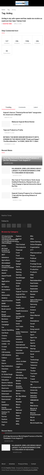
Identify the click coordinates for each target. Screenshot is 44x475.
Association (6, 289)
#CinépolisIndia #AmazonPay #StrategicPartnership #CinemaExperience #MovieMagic (10, 239)
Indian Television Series (22, 333)
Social (32, 324)
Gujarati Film (20, 294)
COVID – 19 (6, 344)
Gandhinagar (20, 278)
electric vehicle (7, 385)
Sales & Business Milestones (36, 300)
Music (18, 404)
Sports (32, 340)
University (33, 390)
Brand (4, 312)
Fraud (18, 261)
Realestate (34, 286)
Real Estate (34, 283)
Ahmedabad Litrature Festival (8, 266)
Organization (35, 247)
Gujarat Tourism (22, 291)
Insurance (19, 342)
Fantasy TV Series (6, 413)
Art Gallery (5, 287)
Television (34, 362)
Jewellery (19, 364)
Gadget (18, 264)
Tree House (34, 382)
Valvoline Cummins (33, 396)
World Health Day (36, 423)
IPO (17, 356)
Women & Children (33, 409)
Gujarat (18, 289)
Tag (8, 9)
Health (18, 300)
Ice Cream (19, 326)
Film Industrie (21, 247)
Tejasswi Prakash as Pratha (13, 130)
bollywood (5, 306)
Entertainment (7, 396)
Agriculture (6, 260)
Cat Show (5, 333)
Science (33, 310)
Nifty (17, 424)
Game (18, 266)
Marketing (19, 375)
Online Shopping (36, 244)
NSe (31, 236)
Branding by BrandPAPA (30, 470)
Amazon (4, 270)
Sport (32, 335)
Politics (33, 261)
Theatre (33, 368)
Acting (14, 9)
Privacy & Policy (23, 464)
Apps (3, 284)
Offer (32, 239)
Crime (4, 349)
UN (31, 384)
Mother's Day (20, 391)
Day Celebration (7, 366)
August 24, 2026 (17, 189)
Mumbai (19, 402)
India (17, 329)
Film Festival (20, 244)
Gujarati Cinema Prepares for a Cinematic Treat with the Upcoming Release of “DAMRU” (26, 195)
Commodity (6, 341)
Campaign (5, 324)
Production (34, 269)
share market (35, 315)
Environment (6, 399)
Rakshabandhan (36, 280)
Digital (4, 371)
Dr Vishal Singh (7, 374)
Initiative (19, 339)
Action (4, 246)
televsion (33, 365)
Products (33, 272)
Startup (32, 346)
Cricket (4, 347)
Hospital (19, 321)
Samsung (33, 304)
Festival (18, 239)
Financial (19, 250)
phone (32, 255)
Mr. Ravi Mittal (21, 396)
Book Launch (6, 309)
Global (18, 283)
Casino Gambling (8, 330)
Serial (32, 312)
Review (32, 294)
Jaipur (18, 358)
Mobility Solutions (19, 387)
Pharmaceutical (36, 253)
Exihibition (5, 405)
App (3, 278)
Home (3, 9)
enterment (5, 394)
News (18, 416)
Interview (19, 350)
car (3, 327)
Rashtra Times (7, 23)
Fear (3, 425)
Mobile (18, 381)
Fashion (4, 419)
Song (32, 326)
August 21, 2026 (17, 200)
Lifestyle (19, 372)
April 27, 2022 (18, 23)
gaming (18, 269)
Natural (18, 413)
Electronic (5, 388)
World (32, 417)
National (19, 410)
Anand (4, 273)
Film (17, 242)
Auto (3, 292)
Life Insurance (21, 370)
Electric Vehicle (7, 383)
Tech (32, 357)
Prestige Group (35, 264)
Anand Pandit (6, 276)
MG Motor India (21, 378)
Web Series (34, 406)
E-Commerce (6, 377)
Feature (18, 236)
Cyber (4, 360)
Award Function (7, 301)
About (3, 464)
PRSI (32, 275)
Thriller (33, 371)
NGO (17, 421)
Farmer (4, 416)
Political (33, 258)
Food (18, 253)
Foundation (20, 258)
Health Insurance (22, 311)
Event (3, 402)
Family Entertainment (7, 408)
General (18, 280)
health (18, 302)
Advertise (12, 464)
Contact (33, 464)
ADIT (3, 255)
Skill (31, 318)
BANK (4, 303)
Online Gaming (35, 242)
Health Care (20, 308)
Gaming (18, 272)
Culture (4, 358)
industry (19, 336)
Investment (20, 353)
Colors (4, 338)
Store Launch (35, 351)
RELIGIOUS (34, 291)
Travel (32, 379)
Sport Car (33, 337)
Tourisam (33, 373)
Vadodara (33, 393)
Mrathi (18, 399)
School (32, 307)
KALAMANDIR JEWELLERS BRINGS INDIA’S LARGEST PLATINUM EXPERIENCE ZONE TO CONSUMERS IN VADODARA (26, 171)
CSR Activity (6, 352)
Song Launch (34, 329)
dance (4, 363)
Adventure (5, 257)
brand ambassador (6, 315)
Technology (34, 360)
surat (32, 354)
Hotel (18, 324)
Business (5, 319)
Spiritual (33, 332)
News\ (18, 418)
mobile (18, 383)
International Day (22, 347)
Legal (18, 367)
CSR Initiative (6, 355)
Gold (17, 286)
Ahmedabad (6, 263)
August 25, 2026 (8, 163)
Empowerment (7, 391)
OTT (31, 250)
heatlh (18, 314)
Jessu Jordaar (21, 361)
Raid (31, 278)
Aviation (4, 298)
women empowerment (35, 413)
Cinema (4, 335)
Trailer (32, 376)
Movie (18, 393)
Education (5, 380)
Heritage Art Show (20, 317)
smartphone (34, 321)
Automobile (6, 295)
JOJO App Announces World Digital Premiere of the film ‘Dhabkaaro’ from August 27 (21, 159)
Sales (32, 297)
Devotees (5, 369)
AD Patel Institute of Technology (6, 250)
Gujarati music (21, 297)
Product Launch (36, 266)
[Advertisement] (22, 80)
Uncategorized (35, 387)
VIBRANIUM (34, 400)
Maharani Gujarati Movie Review (23, 122)
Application (6, 281)
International (20, 345)
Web (31, 403)
